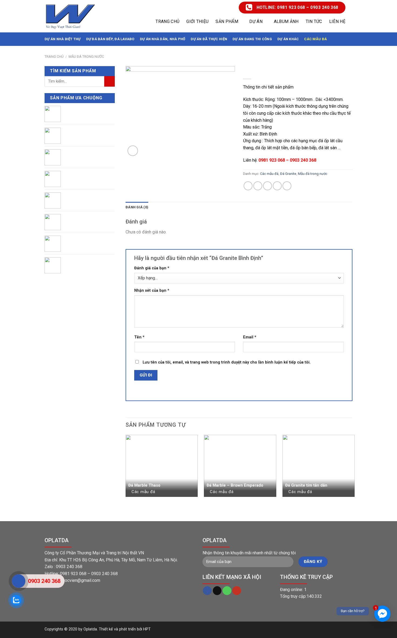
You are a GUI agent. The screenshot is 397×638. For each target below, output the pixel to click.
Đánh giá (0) (137, 207)
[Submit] (109, 81)
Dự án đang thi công (252, 39)
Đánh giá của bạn (151, 268)
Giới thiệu (197, 21)
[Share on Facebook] (248, 185)
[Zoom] (132, 150)
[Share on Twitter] (257, 185)
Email (249, 337)
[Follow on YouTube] (236, 590)
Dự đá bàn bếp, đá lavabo (110, 39)
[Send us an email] (217, 590)
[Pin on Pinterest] (277, 185)
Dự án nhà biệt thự (63, 39)
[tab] (137, 207)
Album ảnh (286, 21)
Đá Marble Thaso (144, 485)
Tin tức (314, 21)
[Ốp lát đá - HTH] (70, 16)
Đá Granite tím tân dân (306, 485)
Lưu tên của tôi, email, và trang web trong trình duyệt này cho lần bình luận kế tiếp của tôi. (227, 362)
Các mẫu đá (315, 39)
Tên (139, 337)
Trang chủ (167, 21)
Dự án (256, 21)
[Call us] (227, 590)
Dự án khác (288, 39)
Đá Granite (288, 174)
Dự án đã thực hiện (209, 39)
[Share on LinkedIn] (286, 185)
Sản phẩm (227, 21)
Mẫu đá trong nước (86, 57)
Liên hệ (337, 21)
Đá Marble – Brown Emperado (235, 485)
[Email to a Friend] (267, 185)
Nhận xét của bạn (151, 290)
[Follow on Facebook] (207, 590)
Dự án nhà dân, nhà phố (163, 39)
